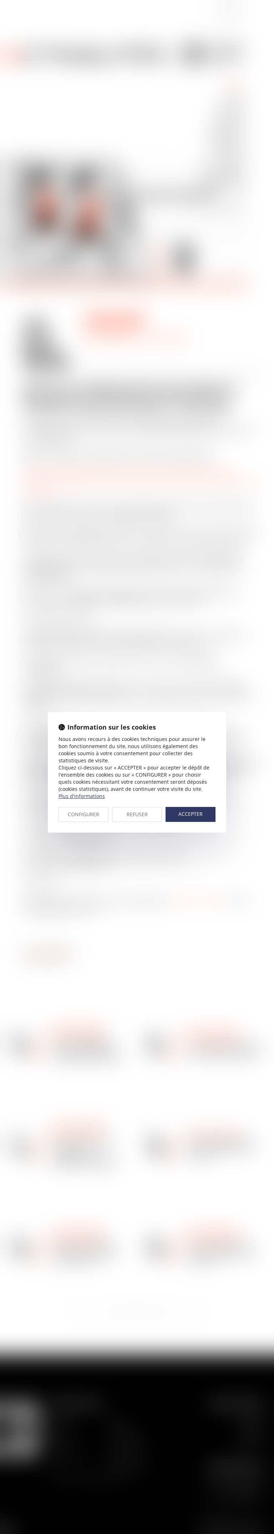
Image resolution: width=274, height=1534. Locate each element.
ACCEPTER (190, 813)
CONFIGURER (83, 814)
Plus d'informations (82, 796)
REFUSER (137, 814)
